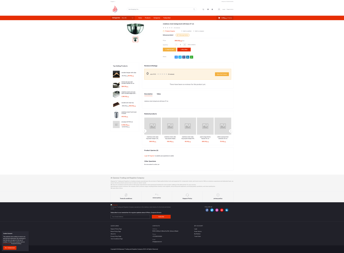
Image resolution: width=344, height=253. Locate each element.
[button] (212, 9)
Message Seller (183, 35)
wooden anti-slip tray (127, 102)
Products (147, 18)
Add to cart (170, 49)
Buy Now (184, 49)
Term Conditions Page (117, 238)
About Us (113, 234)
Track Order (197, 236)
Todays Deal (166, 18)
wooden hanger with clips (128, 72)
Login (223, 9)
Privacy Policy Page (116, 236)
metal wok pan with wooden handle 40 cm (127, 82)
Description (148, 94)
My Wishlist (197, 234)
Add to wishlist (187, 31)
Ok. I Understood (10, 248)
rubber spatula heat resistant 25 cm (223, 137)
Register (151, 156)
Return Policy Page (116, 231)
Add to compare (199, 31)
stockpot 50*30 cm (127, 122)
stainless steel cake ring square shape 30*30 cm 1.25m (170, 138)
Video (159, 94)
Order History (198, 231)
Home (140, 18)
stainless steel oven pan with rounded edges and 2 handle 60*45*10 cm (128, 92)
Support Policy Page (116, 229)
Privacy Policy (7, 243)
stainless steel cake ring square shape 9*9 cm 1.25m (187, 138)
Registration (230, 9)
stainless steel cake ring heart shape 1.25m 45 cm (152, 138)
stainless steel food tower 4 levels (129, 112)
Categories (157, 18)
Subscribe (161, 216)
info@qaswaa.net (157, 241)
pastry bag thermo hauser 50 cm (205, 137)
